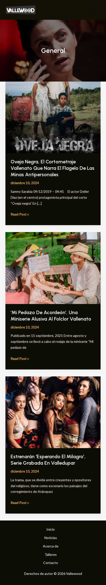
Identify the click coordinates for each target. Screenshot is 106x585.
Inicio (50, 529)
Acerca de (50, 546)
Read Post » (20, 213)
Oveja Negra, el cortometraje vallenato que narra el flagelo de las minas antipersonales (52, 168)
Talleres (51, 554)
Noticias (50, 538)
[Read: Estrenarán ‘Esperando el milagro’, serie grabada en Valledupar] (53, 412)
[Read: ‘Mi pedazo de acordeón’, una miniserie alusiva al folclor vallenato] (53, 267)
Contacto (50, 563)
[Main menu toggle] (94, 10)
